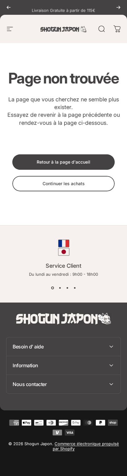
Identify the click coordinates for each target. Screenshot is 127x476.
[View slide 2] (59, 287)
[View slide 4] (74, 287)
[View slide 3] (67, 287)
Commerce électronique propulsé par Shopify (86, 446)
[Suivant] (118, 7)
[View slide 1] (52, 287)
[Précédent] (8, 7)
